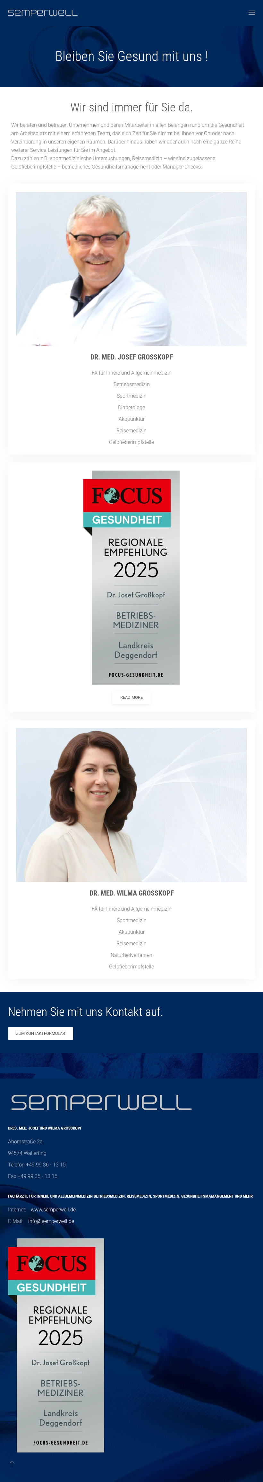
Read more (131, 697)
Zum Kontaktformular (40, 1033)
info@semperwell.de (51, 1221)
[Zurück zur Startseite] (43, 13)
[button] (252, 13)
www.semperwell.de (53, 1210)
